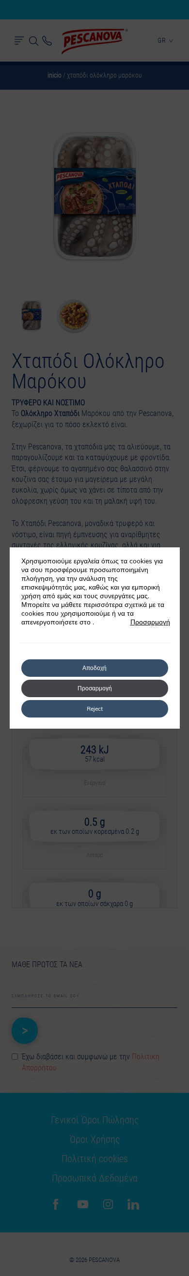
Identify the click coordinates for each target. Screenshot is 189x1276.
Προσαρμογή (150, 622)
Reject (95, 709)
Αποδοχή (94, 668)
